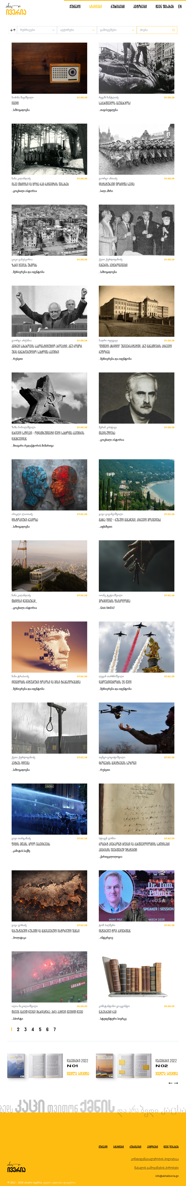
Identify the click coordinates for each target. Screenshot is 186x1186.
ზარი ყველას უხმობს (24, 265)
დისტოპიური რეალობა (25, 519)
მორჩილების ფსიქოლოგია (114, 601)
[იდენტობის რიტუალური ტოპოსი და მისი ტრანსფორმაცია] (49, 647)
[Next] (176, 1083)
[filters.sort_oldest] (13, 30)
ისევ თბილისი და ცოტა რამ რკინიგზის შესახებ (40, 184)
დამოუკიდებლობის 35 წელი (115, 682)
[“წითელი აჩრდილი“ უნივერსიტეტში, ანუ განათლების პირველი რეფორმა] (136, 311)
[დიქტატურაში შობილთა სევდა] (136, 149)
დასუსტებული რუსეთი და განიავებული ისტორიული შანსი (46, 931)
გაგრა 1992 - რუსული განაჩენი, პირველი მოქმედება (130, 519)
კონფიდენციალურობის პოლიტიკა (155, 1159)
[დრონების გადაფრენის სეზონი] (136, 728)
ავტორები (140, 6)
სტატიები (95, 6)
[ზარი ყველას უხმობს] (49, 230)
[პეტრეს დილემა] (49, 728)
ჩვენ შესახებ (165, 6)
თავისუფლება (107, 433)
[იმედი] (49, 68)
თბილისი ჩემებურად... (24, 601)
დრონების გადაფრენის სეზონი (117, 763)
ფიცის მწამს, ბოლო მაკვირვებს (31, 844)
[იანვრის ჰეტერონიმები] (136, 230)
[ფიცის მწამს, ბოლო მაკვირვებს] (49, 809)
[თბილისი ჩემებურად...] (49, 565)
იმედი (15, 103)
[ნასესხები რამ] (136, 977)
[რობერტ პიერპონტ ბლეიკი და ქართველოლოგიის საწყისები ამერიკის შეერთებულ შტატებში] (136, 809)
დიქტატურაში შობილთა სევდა (116, 184)
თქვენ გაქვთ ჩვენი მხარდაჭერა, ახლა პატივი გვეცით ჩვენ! (47, 1012)
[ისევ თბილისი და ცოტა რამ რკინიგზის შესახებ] (49, 149)
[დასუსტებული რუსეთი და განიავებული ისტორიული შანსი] (49, 895)
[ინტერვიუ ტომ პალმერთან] (136, 895)
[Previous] (170, 1083)
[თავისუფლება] (136, 398)
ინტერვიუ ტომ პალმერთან (115, 931)
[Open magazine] (35, 1066)
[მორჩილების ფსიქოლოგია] (136, 565)
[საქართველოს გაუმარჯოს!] (136, 68)
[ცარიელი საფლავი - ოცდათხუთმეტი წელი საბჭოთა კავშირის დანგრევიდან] (49, 398)
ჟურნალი (75, 6)
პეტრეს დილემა (20, 763)
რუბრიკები (118, 6)
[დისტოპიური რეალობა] (49, 484)
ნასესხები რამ (107, 1012)
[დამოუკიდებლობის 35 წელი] (136, 647)
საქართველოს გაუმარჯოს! (114, 103)
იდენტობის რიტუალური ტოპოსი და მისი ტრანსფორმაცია (46, 682)
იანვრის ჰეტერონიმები (113, 265)
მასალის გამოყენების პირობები (156, 1167)
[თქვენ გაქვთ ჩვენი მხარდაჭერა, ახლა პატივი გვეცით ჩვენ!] (49, 977)
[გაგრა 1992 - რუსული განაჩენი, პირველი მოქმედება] (136, 484)
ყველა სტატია (78, 1073)
